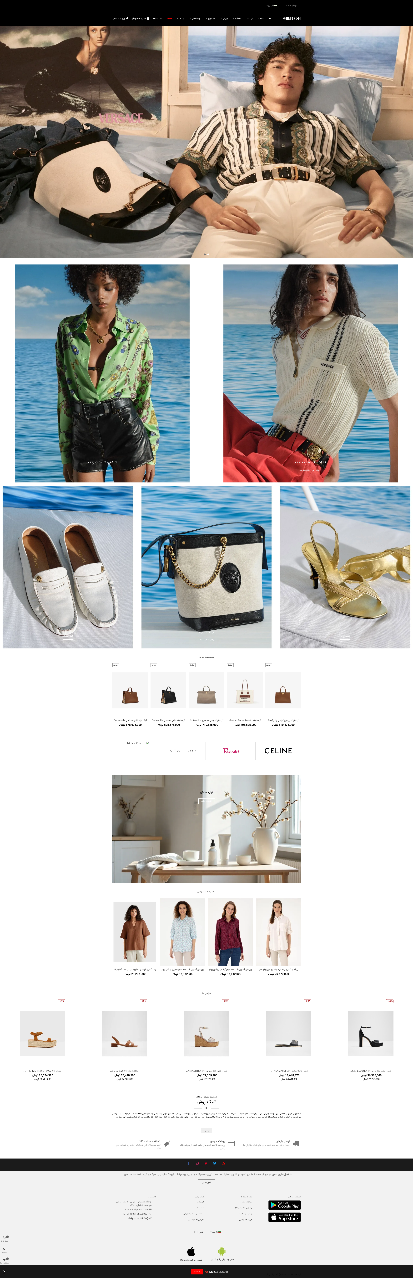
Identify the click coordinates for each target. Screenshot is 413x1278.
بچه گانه (238, 18)
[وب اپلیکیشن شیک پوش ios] (191, 1252)
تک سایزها (157, 18)
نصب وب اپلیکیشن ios (191, 1260)
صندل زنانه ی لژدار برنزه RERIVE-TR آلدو (42, 1071)
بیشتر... (206, 1130)
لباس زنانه (218, 1117)
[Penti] (230, 751)
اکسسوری (211, 18)
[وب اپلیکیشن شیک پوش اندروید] (222, 1251)
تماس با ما (199, 1208)
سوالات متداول (245, 1202)
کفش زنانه (154, 1117)
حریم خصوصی (245, 1220)
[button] (208, 254)
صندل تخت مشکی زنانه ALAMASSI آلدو (288, 1071)
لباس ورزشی (189, 1117)
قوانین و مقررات (245, 1214)
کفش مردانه (162, 1117)
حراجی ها (206, 993)
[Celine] (278, 751)
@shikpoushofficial (138, 1218)
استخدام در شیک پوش (193, 1214)
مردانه (250, 18)
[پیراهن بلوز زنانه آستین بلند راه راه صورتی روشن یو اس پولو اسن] (182, 920)
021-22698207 (140, 1214)
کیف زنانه (170, 1117)
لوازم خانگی (196, 18)
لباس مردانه (210, 1117)
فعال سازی (206, 1183)
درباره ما (200, 1202)
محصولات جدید (206, 657)
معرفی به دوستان (196, 1220)
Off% (169, 18)
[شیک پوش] (292, 19)
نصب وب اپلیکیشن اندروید (221, 1260)
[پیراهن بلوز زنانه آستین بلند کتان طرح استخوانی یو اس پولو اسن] (230, 920)
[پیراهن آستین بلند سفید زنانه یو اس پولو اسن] (134, 920)
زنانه (262, 18)
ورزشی (225, 18)
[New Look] (183, 751)
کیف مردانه (179, 1117)
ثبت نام (197, 1271)
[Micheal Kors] (135, 751)
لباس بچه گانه (199, 1117)
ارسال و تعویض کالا (243, 1208)
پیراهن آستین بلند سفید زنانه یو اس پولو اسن (134, 946)
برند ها (181, 18)
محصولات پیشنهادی (206, 892)
